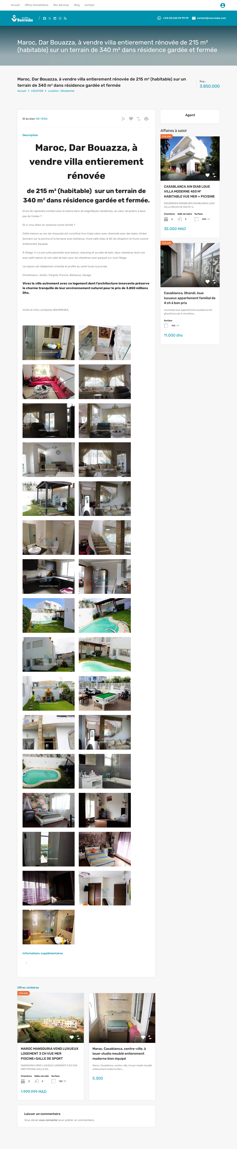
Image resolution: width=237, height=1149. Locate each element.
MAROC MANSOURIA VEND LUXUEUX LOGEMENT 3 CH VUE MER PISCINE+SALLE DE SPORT (49, 1054)
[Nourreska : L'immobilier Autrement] (22, 20)
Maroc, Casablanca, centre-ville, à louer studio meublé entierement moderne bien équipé (119, 1054)
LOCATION (37, 90)
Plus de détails (50, 1032)
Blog (77, 5)
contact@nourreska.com (211, 18)
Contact (89, 5)
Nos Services (61, 5)
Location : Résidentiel (61, 90)
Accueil (15, 5)
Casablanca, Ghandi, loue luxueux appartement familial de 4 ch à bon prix (189, 298)
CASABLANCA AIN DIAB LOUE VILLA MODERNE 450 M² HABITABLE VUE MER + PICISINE (189, 191)
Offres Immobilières (36, 5)
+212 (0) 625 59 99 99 (176, 18)
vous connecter (48, 1120)
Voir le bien (190, 171)
